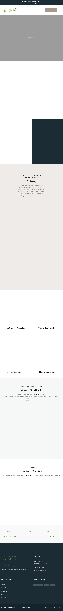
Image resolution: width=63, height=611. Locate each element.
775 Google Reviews (31, 401)
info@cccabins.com (40, 570)
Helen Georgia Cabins (42, 394)
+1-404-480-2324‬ (32, 3)
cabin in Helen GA (30, 475)
